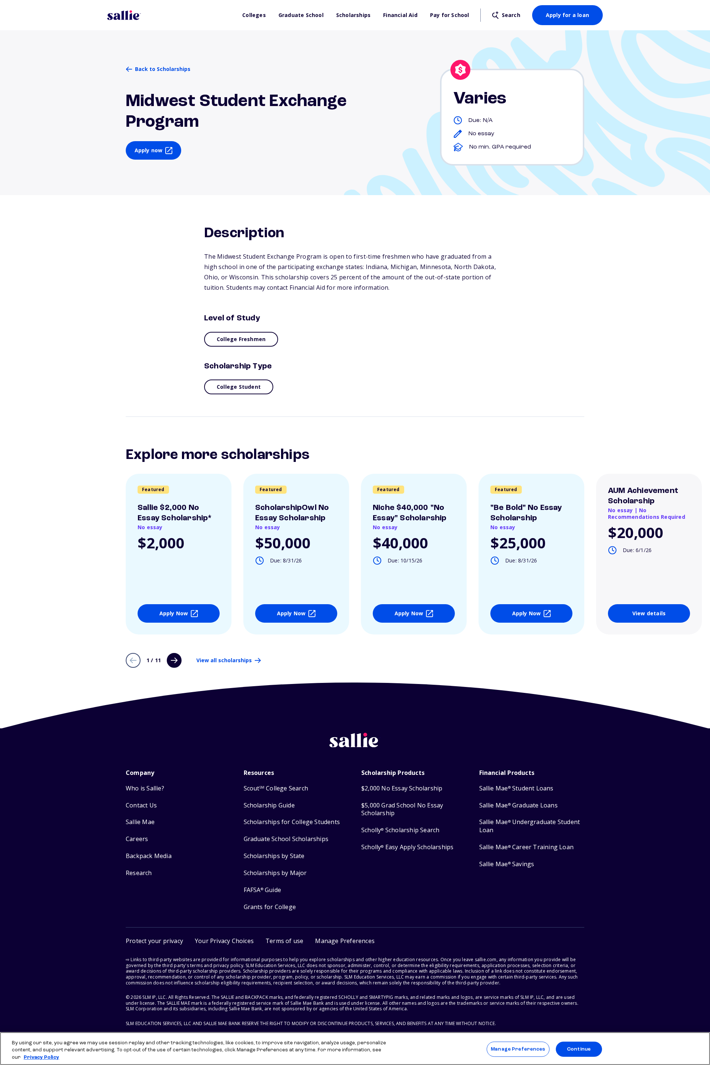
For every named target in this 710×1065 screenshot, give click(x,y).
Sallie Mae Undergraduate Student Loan (529, 826)
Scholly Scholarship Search (400, 830)
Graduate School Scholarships (286, 839)
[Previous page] (133, 660)
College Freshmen (241, 339)
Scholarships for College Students (292, 822)
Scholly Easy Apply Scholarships (407, 847)
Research (139, 873)
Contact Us (141, 805)
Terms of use (284, 941)
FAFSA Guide (262, 890)
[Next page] (174, 660)
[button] (345, 941)
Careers (137, 839)
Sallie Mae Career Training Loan (526, 847)
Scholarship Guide (269, 805)
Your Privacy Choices (224, 941)
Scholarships (353, 15)
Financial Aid (400, 15)
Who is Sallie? (145, 788)
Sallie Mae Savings (506, 864)
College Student (239, 386)
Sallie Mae (140, 822)
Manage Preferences (518, 1049)
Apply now (149, 150)
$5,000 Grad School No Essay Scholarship (402, 809)
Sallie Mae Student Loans (516, 788)
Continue (579, 1049)
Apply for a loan (567, 14)
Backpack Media (149, 856)
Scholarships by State (274, 856)
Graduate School (301, 15)
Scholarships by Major (275, 873)
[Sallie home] (171, 15)
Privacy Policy (41, 1057)
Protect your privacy (154, 941)
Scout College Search (276, 788)
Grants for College (270, 907)
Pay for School (449, 15)
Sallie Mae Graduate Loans (518, 805)
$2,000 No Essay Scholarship (401, 788)
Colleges (254, 15)
